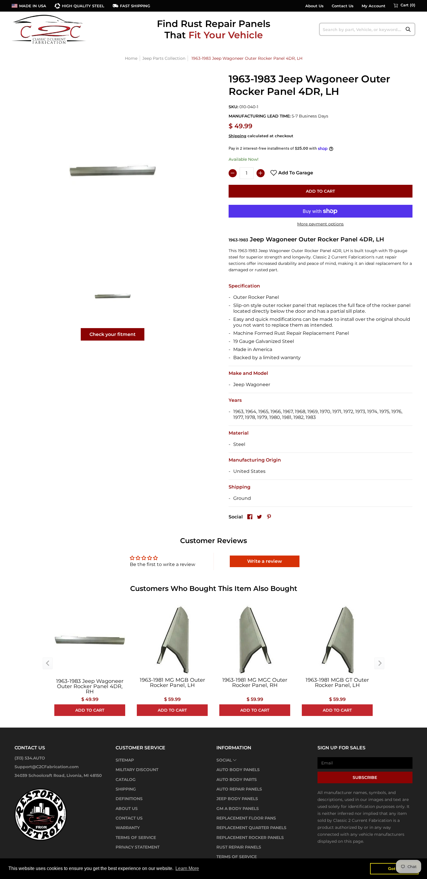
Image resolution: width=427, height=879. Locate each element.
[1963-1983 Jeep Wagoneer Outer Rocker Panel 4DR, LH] (112, 296)
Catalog (126, 779)
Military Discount (137, 769)
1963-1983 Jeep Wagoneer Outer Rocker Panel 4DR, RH (89, 686)
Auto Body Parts (236, 779)
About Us (314, 6)
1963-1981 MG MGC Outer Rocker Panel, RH (254, 682)
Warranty (128, 827)
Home (131, 58)
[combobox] (367, 29)
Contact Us (343, 6)
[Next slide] (379, 663)
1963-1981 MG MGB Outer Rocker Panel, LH (172, 682)
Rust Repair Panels (238, 847)
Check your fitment (112, 334)
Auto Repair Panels (239, 789)
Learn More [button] (187, 868)
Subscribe (365, 777)
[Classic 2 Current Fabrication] (49, 29)
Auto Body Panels (238, 769)
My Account (373, 6)
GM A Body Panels (237, 808)
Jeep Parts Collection (163, 58)
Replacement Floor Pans (246, 818)
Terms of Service (136, 837)
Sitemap (125, 760)
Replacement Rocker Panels (250, 837)
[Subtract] (233, 173)
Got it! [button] (394, 868)
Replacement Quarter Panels (251, 827)
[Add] (260, 173)
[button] (404, 5)
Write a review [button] (264, 561)
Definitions (129, 798)
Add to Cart (320, 191)
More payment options (320, 224)
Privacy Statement (137, 847)
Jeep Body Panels (237, 798)
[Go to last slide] (48, 663)
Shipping (237, 136)
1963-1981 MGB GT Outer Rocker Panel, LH (337, 682)
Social (224, 760)
